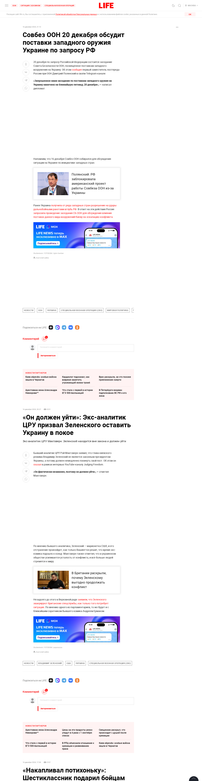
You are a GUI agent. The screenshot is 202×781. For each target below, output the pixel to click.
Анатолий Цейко (42, 258)
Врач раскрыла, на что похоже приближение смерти (115, 378)
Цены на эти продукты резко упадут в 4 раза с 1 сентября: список (77, 773)
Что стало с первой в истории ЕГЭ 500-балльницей (77, 391)
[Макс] (57, 327)
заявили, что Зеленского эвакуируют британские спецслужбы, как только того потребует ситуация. (71, 603)
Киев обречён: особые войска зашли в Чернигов (40, 378)
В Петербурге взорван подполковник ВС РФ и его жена (113, 393)
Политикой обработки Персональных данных (76, 14)
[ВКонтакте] (70, 327)
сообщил (76, 69)
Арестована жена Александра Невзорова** (41, 391)
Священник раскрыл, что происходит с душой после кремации (112, 773)
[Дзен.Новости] (51, 327)
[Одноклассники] (77, 327)
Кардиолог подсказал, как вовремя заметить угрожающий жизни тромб (76, 379)
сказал (37, 464)
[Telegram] (64, 327)
